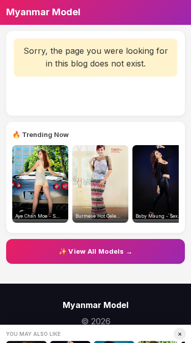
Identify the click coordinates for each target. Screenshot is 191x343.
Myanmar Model (43, 12)
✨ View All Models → (96, 251)
